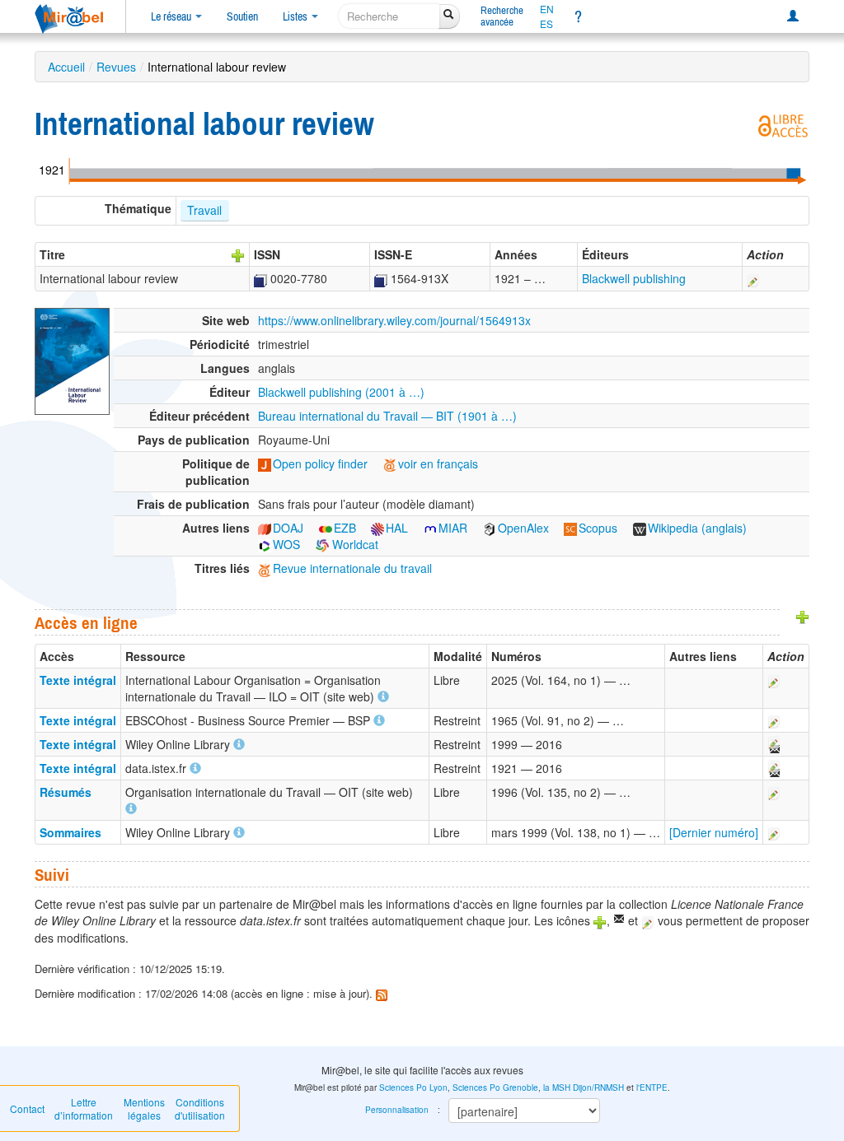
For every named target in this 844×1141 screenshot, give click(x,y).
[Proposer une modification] (753, 278)
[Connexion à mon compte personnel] (793, 16)
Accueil (66, 66)
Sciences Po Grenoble (495, 1087)
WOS (286, 544)
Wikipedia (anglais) (697, 527)
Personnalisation (397, 1109)
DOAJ (288, 527)
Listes (296, 16)
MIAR (452, 527)
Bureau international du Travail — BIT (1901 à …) (387, 416)
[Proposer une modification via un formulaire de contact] (773, 744)
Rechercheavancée (502, 16)
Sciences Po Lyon (413, 1087)
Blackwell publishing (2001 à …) (341, 392)
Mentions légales (144, 1108)
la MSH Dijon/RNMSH (583, 1087)
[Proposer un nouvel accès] (802, 616)
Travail (204, 210)
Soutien (242, 16)
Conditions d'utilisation (200, 1108)
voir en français (438, 463)
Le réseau (172, 16)
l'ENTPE (652, 1087)
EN (547, 9)
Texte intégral (78, 680)
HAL (397, 527)
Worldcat (353, 544)
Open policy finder (320, 463)
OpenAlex (523, 527)
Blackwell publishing (634, 278)
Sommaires (70, 832)
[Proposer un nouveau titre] (238, 254)
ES (546, 24)
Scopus (598, 527)
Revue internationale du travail (352, 568)
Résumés (65, 792)
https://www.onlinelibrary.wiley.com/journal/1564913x (394, 320)
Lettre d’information (83, 1108)
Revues (116, 66)
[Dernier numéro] (713, 832)
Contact (27, 1108)
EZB (345, 527)
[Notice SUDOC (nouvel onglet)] (260, 278)
